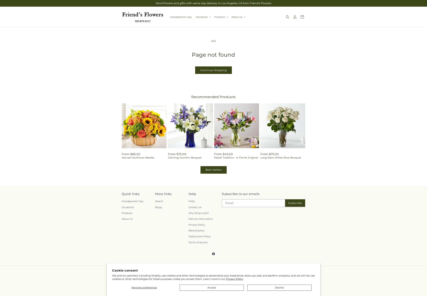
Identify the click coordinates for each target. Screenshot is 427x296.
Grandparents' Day (132, 201)
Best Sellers (213, 169)
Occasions (128, 207)
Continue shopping (213, 70)
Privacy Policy (234, 279)
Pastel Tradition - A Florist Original (236, 157)
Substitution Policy (199, 236)
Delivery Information (200, 218)
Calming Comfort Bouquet (185, 157)
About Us (127, 218)
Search (159, 201)
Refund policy (196, 230)
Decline (279, 287)
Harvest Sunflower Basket (138, 157)
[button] (203, 16)
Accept (211, 287)
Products (127, 213)
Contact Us (194, 207)
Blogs (158, 207)
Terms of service (197, 242)
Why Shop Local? (198, 213)
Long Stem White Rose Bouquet (280, 157)
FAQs (191, 201)
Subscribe (295, 203)
